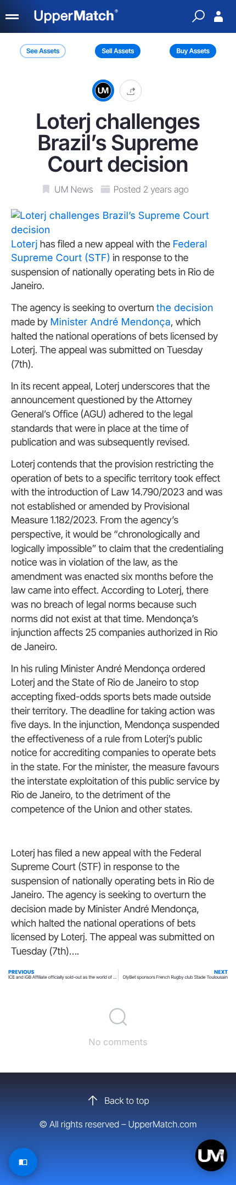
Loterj (24, 244)
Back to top (126, 1100)
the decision (184, 308)
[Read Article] (23, 1162)
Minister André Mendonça (110, 322)
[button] (131, 90)
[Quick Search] (198, 16)
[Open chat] (211, 1155)
